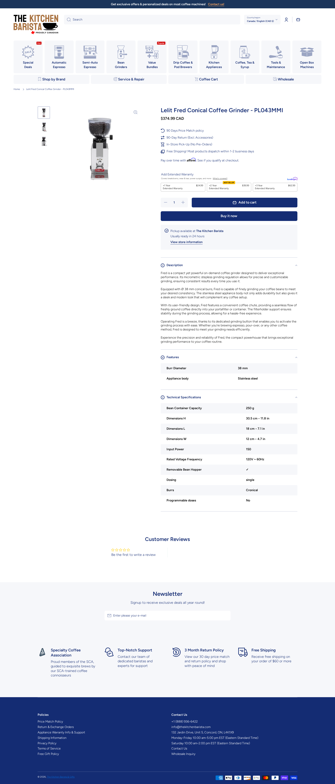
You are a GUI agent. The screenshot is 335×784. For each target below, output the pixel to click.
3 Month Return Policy (204, 650)
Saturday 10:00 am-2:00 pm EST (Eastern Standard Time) (210, 743)
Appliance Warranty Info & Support (61, 732)
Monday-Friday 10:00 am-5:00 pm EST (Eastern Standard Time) (214, 738)
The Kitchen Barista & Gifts (61, 776)
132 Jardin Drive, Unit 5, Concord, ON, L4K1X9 (202, 732)
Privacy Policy (47, 743)
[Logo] (36, 25)
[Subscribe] (226, 615)
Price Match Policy (50, 721)
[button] (298, 20)
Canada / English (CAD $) (260, 21)
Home (17, 89)
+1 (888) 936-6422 (184, 721)
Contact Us (179, 748)
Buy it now (229, 216)
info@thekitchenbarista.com (191, 727)
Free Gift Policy (48, 754)
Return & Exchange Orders (56, 727)
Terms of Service (49, 748)
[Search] (67, 19)
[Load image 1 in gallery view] (44, 112)
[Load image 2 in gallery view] (44, 127)
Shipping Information (52, 738)
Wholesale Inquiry (183, 754)
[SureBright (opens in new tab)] (292, 178)
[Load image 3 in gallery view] (44, 141)
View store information (186, 242)
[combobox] (152, 19)
